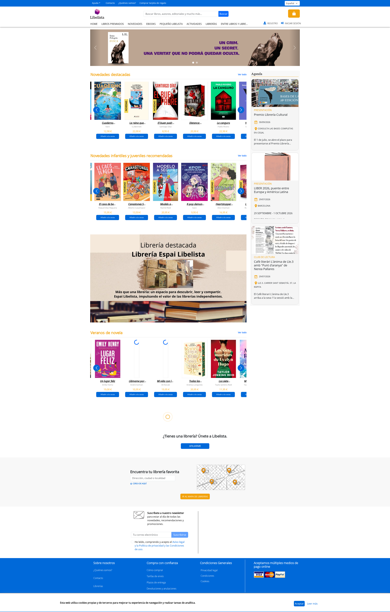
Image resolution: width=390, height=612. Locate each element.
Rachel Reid (165, 207)
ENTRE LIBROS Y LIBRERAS (235, 24)
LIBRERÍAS (211, 24)
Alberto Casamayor (136, 207)
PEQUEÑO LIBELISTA (171, 24)
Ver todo (242, 74)
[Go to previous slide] (96, 110)
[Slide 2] (197, 63)
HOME (94, 24)
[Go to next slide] (241, 110)
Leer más (312, 603)
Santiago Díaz (166, 126)
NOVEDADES (135, 24)
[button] (95, 47)
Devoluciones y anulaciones (161, 588)
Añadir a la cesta (108, 136)
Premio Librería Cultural (270, 115)
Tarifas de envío (155, 576)
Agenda (256, 74)
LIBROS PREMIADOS (112, 24)
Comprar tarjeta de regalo (153, 3)
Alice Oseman (223, 207)
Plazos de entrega (156, 582)
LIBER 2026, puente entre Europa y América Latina (271, 190)
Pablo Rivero (223, 126)
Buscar (223, 14)
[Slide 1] (193, 63)
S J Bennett (137, 126)
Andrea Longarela (194, 384)
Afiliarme (195, 446)
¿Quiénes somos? (127, 3)
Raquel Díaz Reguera (107, 207)
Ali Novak (165, 384)
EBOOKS (151, 24)
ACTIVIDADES (194, 24)
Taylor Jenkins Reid (223, 384)
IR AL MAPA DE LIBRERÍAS (195, 496)
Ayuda (95, 3)
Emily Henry (107, 384)
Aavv (107, 126)
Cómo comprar (155, 570)
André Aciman (136, 384)
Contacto (110, 3)
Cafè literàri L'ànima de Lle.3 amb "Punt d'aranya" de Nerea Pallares (273, 265)
